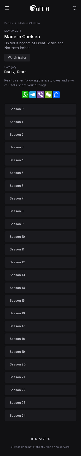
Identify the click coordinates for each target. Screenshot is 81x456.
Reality (9, 72)
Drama (21, 72)
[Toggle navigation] (7, 8)
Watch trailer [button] (17, 57)
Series (8, 23)
